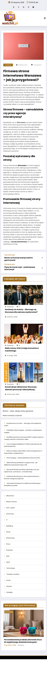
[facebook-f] (13, 7)
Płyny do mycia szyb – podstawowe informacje (19, 268)
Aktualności (10, 496)
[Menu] (45, 18)
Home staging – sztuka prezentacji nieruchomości (23, 458)
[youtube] (33, 7)
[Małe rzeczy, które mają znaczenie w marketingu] (23, 334)
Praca (8, 544)
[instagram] (28, 7)
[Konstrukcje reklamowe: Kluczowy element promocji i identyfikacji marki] (23, 372)
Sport (8, 562)
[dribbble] (23, 7)
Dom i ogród (10, 508)
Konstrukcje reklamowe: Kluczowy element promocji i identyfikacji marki (21, 388)
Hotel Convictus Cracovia (12, 416)
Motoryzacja (10, 538)
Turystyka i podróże (12, 574)
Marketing (8, 65)
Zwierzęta (9, 592)
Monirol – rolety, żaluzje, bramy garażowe (18, 411)
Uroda (8, 580)
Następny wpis (9, 264)
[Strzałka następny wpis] (42, 268)
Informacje (10, 514)
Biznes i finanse (11, 502)
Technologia (10, 568)
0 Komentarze (37, 65)
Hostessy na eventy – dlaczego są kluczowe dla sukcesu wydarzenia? (21, 310)
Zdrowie (9, 586)
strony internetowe (19, 242)
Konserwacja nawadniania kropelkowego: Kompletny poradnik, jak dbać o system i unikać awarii (22, 642)
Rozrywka (9, 550)
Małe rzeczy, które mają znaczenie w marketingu (22, 349)
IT (6, 520)
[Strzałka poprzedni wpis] (42, 257)
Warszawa (22, 165)
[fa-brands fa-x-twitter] (18, 7)
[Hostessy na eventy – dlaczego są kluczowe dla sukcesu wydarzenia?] (23, 295)
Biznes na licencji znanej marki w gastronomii (18, 259)
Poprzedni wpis (9, 255)
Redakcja (10, 307)
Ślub (7, 556)
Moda (8, 532)
